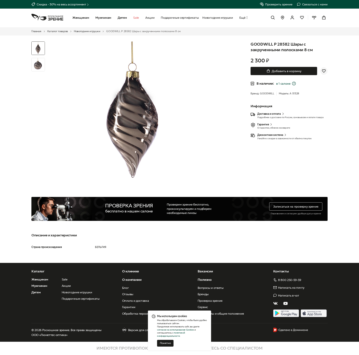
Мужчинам (39, 286)
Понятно (165, 343)
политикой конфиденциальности (171, 334)
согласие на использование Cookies (175, 329)
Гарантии (128, 307)
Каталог (38, 271)
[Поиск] (273, 17)
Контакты (281, 271)
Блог (125, 288)
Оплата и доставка (135, 300)
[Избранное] (302, 17)
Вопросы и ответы (211, 288)
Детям (36, 292)
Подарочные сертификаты (81, 298)
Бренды (203, 294)
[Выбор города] (282, 17)
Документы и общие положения (221, 313)
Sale (64, 279)
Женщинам (39, 279)
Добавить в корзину (286, 71)
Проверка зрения (210, 300)
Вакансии (205, 271)
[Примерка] (314, 17)
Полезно (205, 279)
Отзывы (127, 294)
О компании (132, 279)
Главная (36, 31)
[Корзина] (324, 17)
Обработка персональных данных (146, 313)
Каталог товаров (57, 31)
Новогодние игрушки (87, 31)
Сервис (203, 307)
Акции (66, 286)
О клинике (130, 271)
